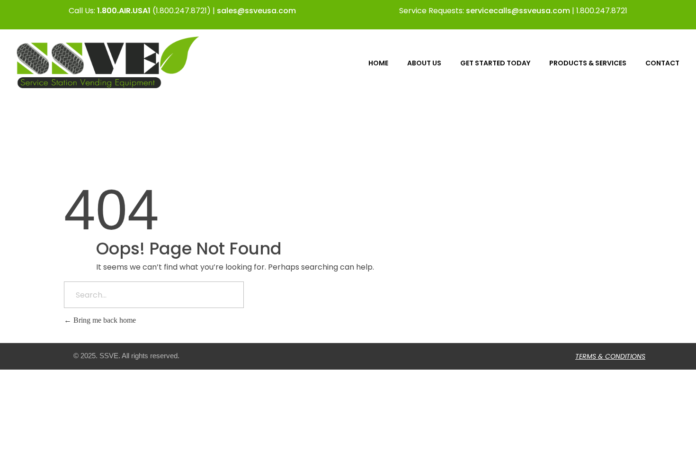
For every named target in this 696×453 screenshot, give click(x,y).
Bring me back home (103, 320)
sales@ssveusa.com (256, 10)
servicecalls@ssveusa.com (518, 10)
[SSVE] (108, 62)
